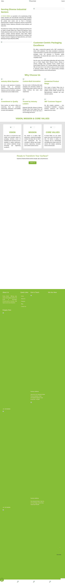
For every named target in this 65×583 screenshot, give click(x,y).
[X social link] (7, 307)
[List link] (27, 296)
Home (2, 4)
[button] (2, 580)
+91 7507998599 (6, 409)
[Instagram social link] (10, 307)
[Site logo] (32, 1)
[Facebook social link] (4, 307)
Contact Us (32, 162)
